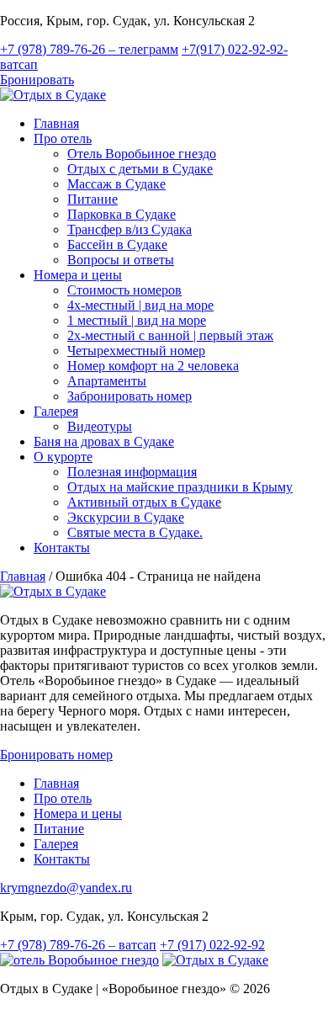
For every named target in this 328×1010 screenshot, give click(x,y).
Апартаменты (106, 381)
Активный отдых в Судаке (144, 502)
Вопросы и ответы (120, 259)
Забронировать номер (129, 396)
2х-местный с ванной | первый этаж (170, 335)
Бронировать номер (56, 754)
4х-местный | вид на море (140, 305)
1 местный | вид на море (136, 320)
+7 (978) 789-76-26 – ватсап (78, 945)
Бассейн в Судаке (117, 244)
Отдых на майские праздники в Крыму (180, 487)
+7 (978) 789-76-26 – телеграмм (89, 49)
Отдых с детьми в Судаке (140, 169)
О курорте (63, 456)
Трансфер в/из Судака (129, 229)
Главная (56, 123)
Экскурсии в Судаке (125, 517)
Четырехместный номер (136, 350)
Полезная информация (132, 472)
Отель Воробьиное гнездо (141, 153)
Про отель (63, 138)
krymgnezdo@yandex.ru (66, 887)
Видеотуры (99, 426)
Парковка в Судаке (121, 214)
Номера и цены (78, 275)
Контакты (62, 547)
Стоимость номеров (124, 290)
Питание (92, 199)
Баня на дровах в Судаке (104, 441)
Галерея (56, 411)
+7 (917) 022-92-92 (212, 945)
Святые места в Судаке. (135, 532)
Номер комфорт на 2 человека (153, 366)
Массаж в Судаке (116, 184)
